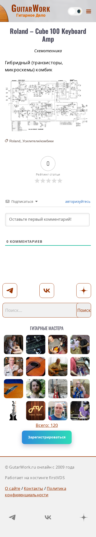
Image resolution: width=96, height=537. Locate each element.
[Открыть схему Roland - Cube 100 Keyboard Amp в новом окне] (48, 105)
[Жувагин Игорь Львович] (36, 344)
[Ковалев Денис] (58, 411)
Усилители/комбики (38, 141)
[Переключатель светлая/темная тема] (75, 11)
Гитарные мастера (47, 327)
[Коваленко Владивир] (13, 344)
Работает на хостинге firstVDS (35, 477)
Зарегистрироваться (46, 437)
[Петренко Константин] (80, 411)
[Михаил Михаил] (13, 366)
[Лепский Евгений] (80, 344)
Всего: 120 (47, 425)
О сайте (12, 488)
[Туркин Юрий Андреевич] (13, 388)
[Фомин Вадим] (36, 411)
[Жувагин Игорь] (58, 388)
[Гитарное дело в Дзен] (83, 517)
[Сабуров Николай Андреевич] (80, 388)
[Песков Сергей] (36, 366)
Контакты (33, 488)
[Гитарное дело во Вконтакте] (48, 517)
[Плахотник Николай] (80, 366)
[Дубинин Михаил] (13, 411)
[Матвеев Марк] (36, 388)
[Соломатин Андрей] (58, 344)
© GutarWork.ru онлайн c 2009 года (40, 467)
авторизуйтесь (77, 201)
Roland (14, 141)
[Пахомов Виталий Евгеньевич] (58, 366)
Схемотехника (48, 50)
